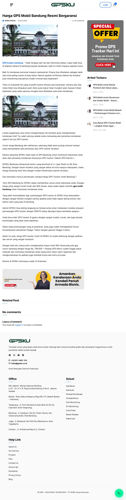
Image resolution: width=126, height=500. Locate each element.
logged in (19, 325)
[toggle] (12, 5)
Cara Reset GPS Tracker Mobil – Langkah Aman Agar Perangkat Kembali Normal (107, 126)
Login (105, 5)
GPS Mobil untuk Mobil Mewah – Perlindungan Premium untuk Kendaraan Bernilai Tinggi (107, 113)
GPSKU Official (10, 21)
